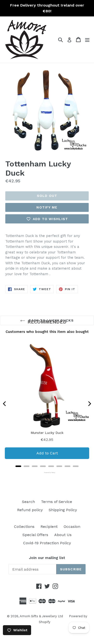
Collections (24, 526)
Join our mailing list (47, 558)
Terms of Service (56, 501)
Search (28, 501)
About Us (63, 534)
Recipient (49, 526)
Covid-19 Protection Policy (47, 543)
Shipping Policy (63, 510)
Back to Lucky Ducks (50, 320)
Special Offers (35, 534)
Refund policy (30, 510)
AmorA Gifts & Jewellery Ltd (41, 616)
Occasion (72, 526)
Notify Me (46, 207)
